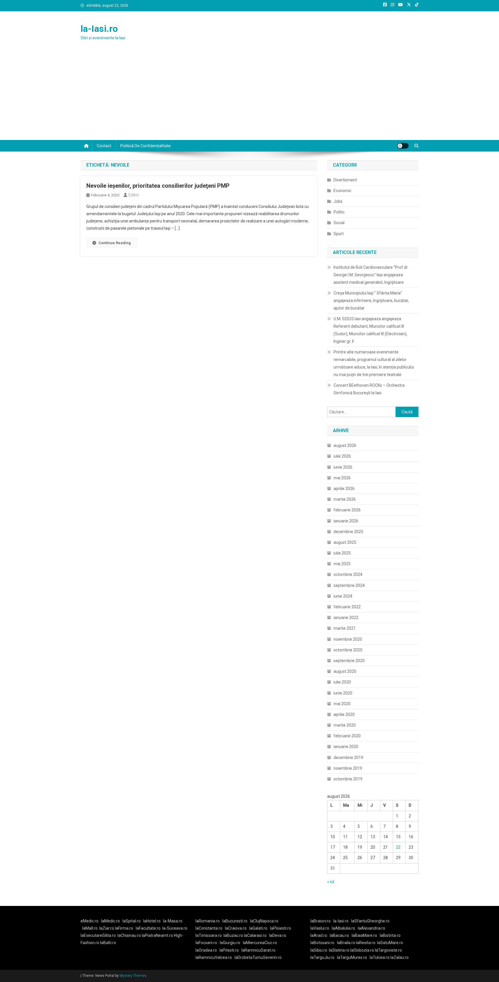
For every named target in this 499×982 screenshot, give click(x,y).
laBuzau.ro (234, 935)
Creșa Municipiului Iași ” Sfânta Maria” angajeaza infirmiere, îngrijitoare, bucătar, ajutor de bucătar (371, 300)
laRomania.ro (207, 921)
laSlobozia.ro (362, 950)
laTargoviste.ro (388, 950)
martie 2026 (345, 499)
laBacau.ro (339, 935)
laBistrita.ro (390, 935)
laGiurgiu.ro (231, 942)
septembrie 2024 (349, 585)
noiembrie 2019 (348, 768)
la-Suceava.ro (174, 928)
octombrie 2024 (348, 574)
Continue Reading (114, 243)
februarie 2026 (347, 510)
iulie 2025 (342, 553)
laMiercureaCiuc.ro (260, 942)
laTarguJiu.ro (323, 957)
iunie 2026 (343, 467)
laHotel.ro (152, 921)
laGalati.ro (258, 928)
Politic (339, 212)
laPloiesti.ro (280, 928)
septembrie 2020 (349, 660)
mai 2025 (342, 563)
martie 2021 (345, 628)
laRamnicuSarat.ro (258, 950)
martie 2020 (345, 725)
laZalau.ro (399, 957)
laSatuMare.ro (390, 942)
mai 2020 (342, 703)
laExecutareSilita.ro (98, 935)
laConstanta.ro (208, 928)
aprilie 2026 (344, 488)
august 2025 (345, 542)
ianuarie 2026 (346, 521)
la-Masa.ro (173, 921)
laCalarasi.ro (255, 935)
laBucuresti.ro (234, 921)
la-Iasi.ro (99, 28)
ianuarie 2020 (346, 746)
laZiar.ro (107, 928)
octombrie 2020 (348, 650)
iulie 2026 (342, 456)
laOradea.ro (206, 950)
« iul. (331, 881)
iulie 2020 (342, 682)
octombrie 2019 (348, 779)
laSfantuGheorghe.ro (370, 921)
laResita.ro (365, 942)
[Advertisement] (249, 96)
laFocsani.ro (206, 942)
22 (398, 847)
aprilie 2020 (344, 714)
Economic (342, 190)
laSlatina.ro (339, 950)
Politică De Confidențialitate (145, 145)
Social (339, 222)
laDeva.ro (277, 935)
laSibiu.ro (318, 950)
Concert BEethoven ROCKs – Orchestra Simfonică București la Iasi (369, 389)
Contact (104, 145)
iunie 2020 (343, 693)
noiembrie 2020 (348, 639)
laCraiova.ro (236, 928)
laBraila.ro (346, 942)
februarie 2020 (347, 736)
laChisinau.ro (129, 935)
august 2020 (345, 671)
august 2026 (345, 445)
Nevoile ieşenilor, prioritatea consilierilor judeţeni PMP (158, 185)
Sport (339, 233)
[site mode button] (403, 146)
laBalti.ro (108, 942)
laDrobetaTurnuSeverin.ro (258, 957)
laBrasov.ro (320, 921)
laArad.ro (318, 935)
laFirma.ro (124, 928)
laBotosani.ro (322, 942)
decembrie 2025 (348, 531)
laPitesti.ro (229, 950)
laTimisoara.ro (208, 935)
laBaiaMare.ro (364, 935)
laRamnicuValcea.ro (213, 957)
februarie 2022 (347, 607)
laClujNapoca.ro (264, 921)
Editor (134, 195)
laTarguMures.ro (352, 957)
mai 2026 (342, 478)
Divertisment (345, 180)
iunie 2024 (343, 596)
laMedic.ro (111, 921)
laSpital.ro (131, 921)
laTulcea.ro (380, 957)
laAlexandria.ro (371, 928)
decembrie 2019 (348, 757)
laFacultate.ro (148, 928)
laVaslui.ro (321, 928)
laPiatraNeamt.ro (157, 935)
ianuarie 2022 (346, 617)
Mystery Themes (133, 976)
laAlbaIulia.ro (343, 928)
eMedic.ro (89, 921)
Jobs (338, 201)
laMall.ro (90, 928)
